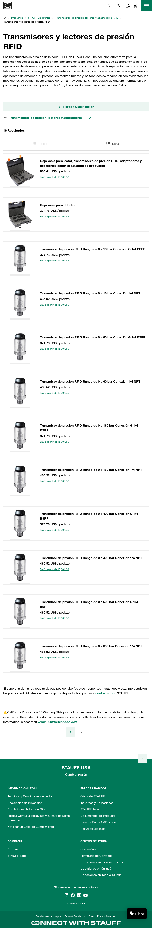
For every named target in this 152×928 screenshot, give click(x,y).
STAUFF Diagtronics (39, 17)
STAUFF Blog (17, 855)
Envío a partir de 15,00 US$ (54, 177)
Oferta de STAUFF (92, 796)
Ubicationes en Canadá (95, 868)
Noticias (13, 849)
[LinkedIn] (66, 895)
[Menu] (146, 5)
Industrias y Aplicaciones (96, 803)
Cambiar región (76, 774)
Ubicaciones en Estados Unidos (101, 862)
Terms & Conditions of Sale (79, 916)
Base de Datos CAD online (98, 822)
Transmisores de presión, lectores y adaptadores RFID (86, 17)
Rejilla (42, 144)
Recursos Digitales (92, 828)
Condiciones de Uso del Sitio (27, 809)
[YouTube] (85, 895)
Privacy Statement (106, 916)
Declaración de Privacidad (25, 803)
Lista (115, 144)
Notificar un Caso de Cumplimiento (31, 826)
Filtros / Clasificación (78, 107)
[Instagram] (79, 895)
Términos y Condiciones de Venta (30, 796)
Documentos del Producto (98, 815)
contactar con (105, 693)
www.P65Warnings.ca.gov (57, 722)
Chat (139, 914)
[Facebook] (72, 895)
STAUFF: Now (89, 809)
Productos (17, 17)
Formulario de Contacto (96, 855)
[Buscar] (108, 5)
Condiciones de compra (48, 916)
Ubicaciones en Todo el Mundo (101, 875)
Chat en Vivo (88, 849)
